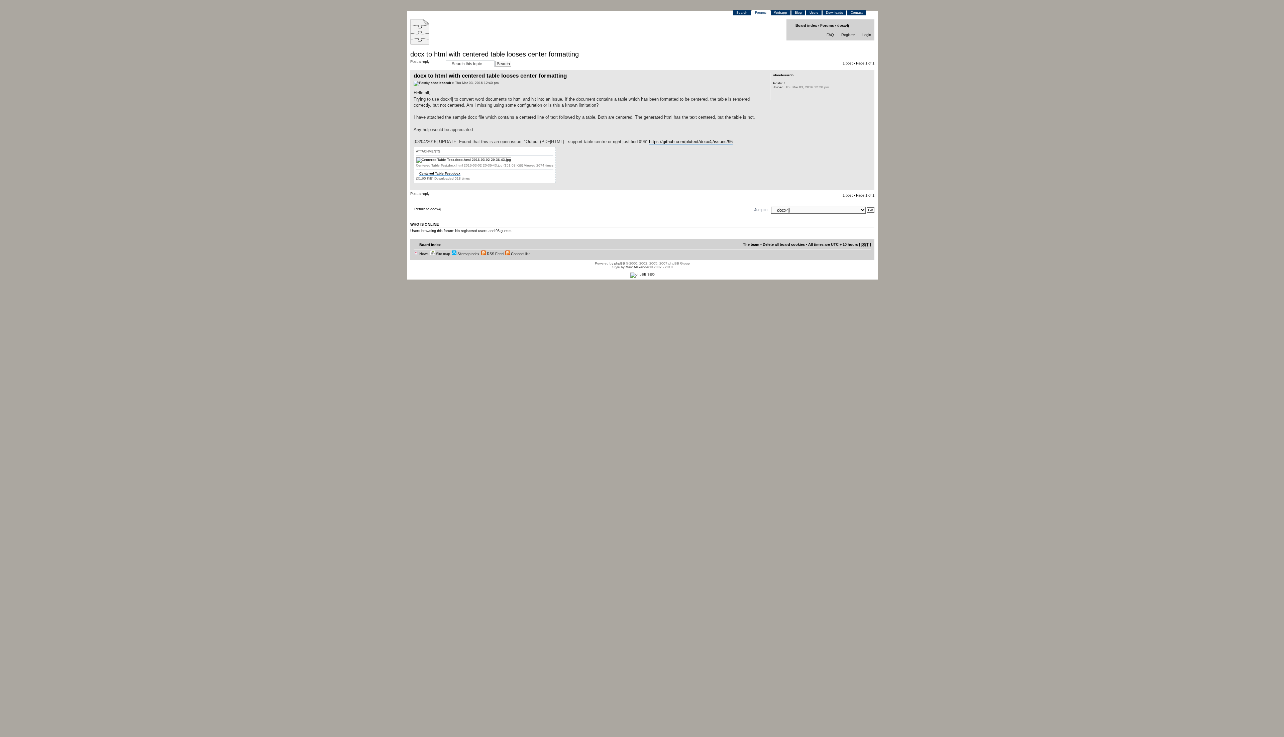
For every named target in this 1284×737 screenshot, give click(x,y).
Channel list (520, 254)
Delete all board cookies (784, 244)
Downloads (834, 12)
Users (814, 12)
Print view (856, 25)
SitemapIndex (467, 254)
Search (741, 12)
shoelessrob (441, 83)
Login (866, 35)
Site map (442, 254)
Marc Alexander (637, 267)
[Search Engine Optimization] (642, 274)
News (423, 254)
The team (751, 244)
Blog (798, 12)
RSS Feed (495, 254)
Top (869, 187)
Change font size (866, 25)
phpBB (619, 263)
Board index (806, 25)
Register (848, 35)
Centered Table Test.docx (439, 173)
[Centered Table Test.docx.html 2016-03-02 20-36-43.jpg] (463, 160)
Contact (857, 12)
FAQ (830, 35)
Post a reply (420, 62)
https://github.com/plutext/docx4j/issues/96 (691, 141)
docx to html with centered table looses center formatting (494, 54)
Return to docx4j (427, 209)
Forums (760, 12)
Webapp (780, 12)
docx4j (843, 25)
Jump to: (761, 210)
